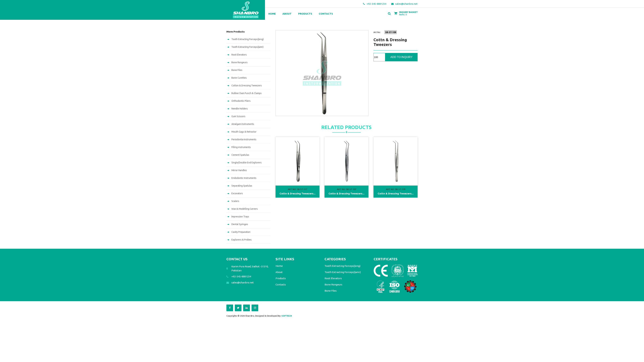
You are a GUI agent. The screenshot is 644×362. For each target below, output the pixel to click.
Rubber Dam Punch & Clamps (246, 93)
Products (305, 13)
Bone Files (236, 70)
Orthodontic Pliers (241, 101)
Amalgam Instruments (242, 124)
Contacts (326, 13)
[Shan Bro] (245, 10)
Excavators (237, 193)
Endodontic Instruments (243, 178)
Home (272, 13)
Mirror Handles (239, 170)
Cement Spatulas (240, 155)
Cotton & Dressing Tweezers (246, 85)
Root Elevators (239, 54)
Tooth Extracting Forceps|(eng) (247, 39)
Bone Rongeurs (239, 62)
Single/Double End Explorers (246, 162)
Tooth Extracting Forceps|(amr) (247, 47)
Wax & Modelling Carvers (244, 208)
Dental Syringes (239, 224)
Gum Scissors (238, 116)
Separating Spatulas (241, 185)
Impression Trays (240, 216)
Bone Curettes (239, 77)
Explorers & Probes (241, 239)
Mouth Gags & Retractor (243, 131)
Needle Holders (239, 108)
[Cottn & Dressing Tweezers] (322, 73)
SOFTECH (286, 316)
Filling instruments (241, 147)
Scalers (235, 201)
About (286, 13)
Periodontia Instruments (243, 139)
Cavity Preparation (240, 232)
